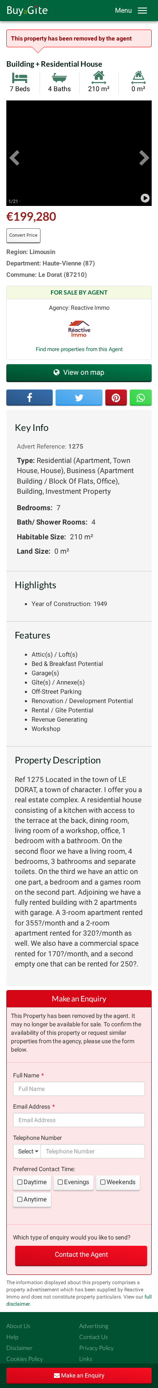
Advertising (93, 1325)
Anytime (35, 1199)
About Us (18, 1325)
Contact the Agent (81, 1254)
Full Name (26, 1075)
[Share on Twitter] (79, 398)
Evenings (76, 1182)
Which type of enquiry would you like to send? (72, 1237)
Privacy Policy (96, 1347)
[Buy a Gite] (25, 10)
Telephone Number (37, 1137)
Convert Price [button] (23, 235)
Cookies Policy (24, 1358)
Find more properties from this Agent (79, 349)
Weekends (121, 1182)
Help (12, 1336)
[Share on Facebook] (29, 398)
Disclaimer (19, 1347)
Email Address (31, 1106)
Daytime (35, 1182)
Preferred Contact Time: (44, 1169)
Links (85, 1358)
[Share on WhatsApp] (141, 398)
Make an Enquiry (82, 1375)
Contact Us (93, 1336)
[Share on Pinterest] (116, 398)
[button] (13, 153)
